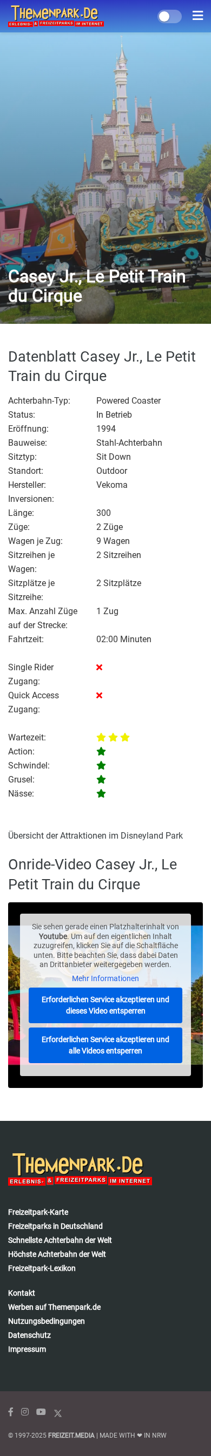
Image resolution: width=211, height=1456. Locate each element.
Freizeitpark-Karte (38, 1212)
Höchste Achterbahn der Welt (57, 1254)
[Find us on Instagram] (25, 1412)
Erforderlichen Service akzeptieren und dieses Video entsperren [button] (105, 1005)
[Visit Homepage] (56, 16)
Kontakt (21, 1293)
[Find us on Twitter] (58, 1412)
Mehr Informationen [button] (105, 978)
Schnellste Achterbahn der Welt (60, 1240)
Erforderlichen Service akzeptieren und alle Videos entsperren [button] (105, 1045)
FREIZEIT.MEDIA (71, 1435)
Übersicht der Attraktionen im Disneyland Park (95, 836)
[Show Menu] (198, 16)
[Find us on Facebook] (11, 1412)
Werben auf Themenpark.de (54, 1307)
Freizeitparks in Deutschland (55, 1226)
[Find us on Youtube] (41, 1412)
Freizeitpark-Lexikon (42, 1268)
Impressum (27, 1349)
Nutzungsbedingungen (46, 1321)
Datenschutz (29, 1335)
